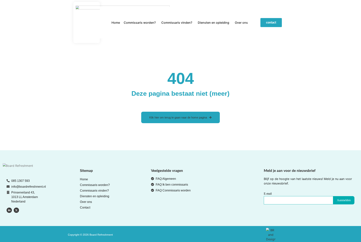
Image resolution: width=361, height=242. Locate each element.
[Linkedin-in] (9, 210)
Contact (85, 207)
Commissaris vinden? (176, 22)
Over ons (241, 22)
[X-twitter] (16, 210)
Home (115, 22)
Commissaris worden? (140, 22)
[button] (140, 22)
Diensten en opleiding (213, 22)
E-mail (268, 193)
